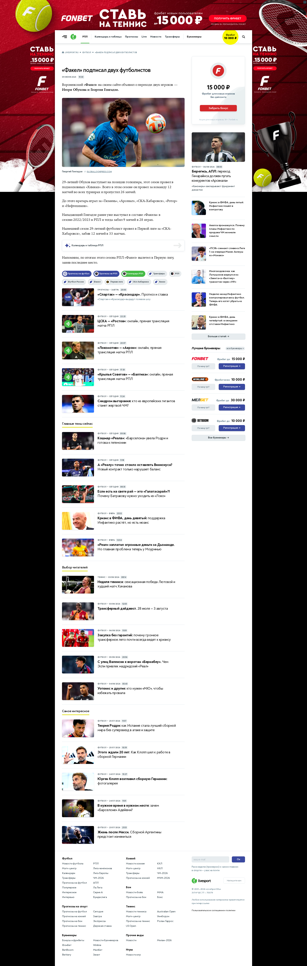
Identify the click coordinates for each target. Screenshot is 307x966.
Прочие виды (135, 935)
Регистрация (231, 366)
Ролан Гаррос (165, 921)
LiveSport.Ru (71, 52)
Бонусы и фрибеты (73, 940)
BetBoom (68, 950)
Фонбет (67, 945)
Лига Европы (100, 873)
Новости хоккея (135, 863)
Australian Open (166, 911)
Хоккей (130, 858)
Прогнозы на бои (72, 921)
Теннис (130, 906)
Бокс (160, 897)
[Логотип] (73, 36)
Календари (68, 873)
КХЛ (159, 863)
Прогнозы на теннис (74, 926)
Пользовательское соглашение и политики (213, 910)
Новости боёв (134, 892)
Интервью (68, 897)
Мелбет (98, 950)
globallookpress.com (99, 172)
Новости (155, 36)
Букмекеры (194, 36)
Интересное (69, 892)
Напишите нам (234, 880)
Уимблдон (163, 916)
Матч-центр (69, 868)
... (238, 42)
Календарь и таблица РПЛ (87, 245)
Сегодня (98, 911)
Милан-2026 (164, 940)
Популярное (69, 887)
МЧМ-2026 (163, 878)
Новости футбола (72, 863)
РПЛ (85, 36)
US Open (131, 926)
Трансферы (172, 36)
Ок (238, 859)
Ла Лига (97, 887)
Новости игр (133, 954)
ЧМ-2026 (98, 878)
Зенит (96, 954)
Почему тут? (203, 366)
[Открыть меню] (65, 36)
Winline (97, 945)
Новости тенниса (136, 911)
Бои (128, 887)
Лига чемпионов (102, 868)
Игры (129, 949)
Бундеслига (100, 897)
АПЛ (95, 882)
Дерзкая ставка (102, 926)
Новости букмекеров (105, 940)
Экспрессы (99, 921)
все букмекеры (235, 348)
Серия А (98, 892)
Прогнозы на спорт (75, 906)
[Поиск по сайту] (245, 36)
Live (144, 36)
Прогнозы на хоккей (74, 916)
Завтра (97, 916)
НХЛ (159, 868)
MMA (160, 892)
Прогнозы (131, 36)
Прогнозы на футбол (74, 882)
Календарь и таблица (108, 36)
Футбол (86, 52)
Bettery (66, 954)
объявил (128, 84)
